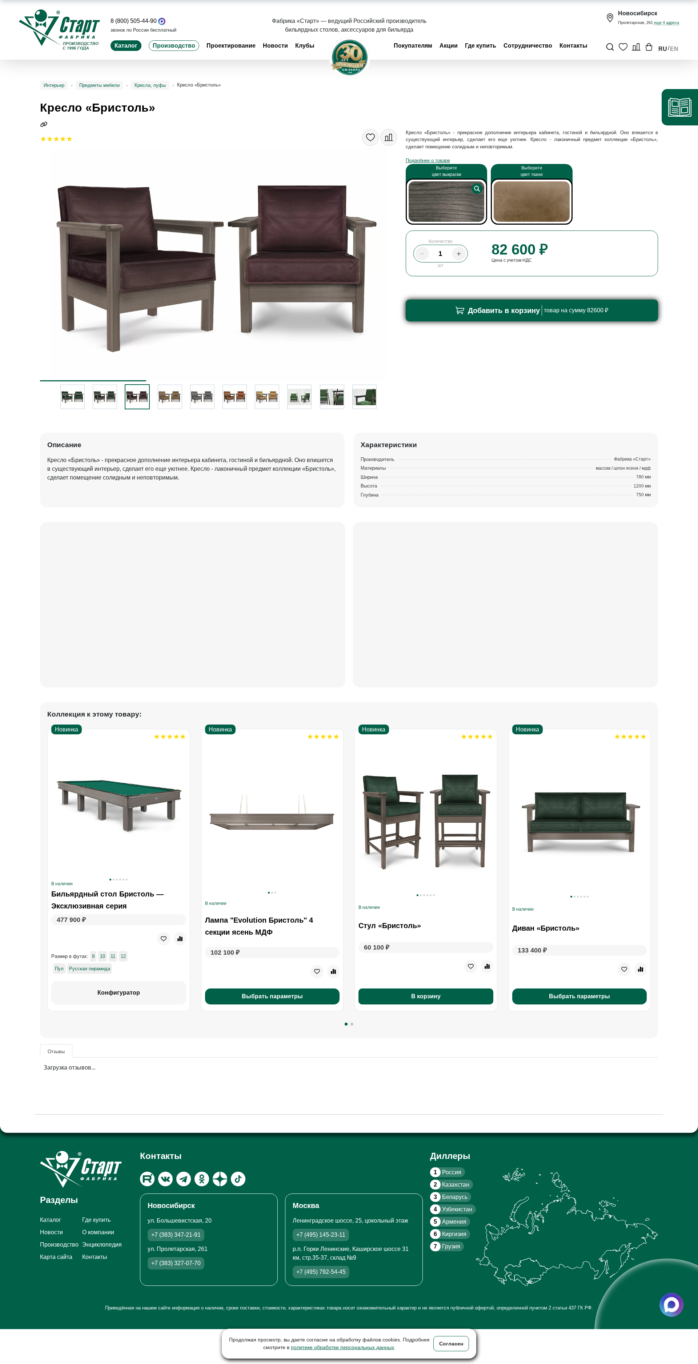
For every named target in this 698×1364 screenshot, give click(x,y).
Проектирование (231, 46)
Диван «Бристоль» (545, 928)
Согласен (451, 1344)
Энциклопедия (102, 1244)
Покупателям (413, 46)
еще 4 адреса (666, 22)
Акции (449, 46)
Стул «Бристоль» (389, 926)
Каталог (126, 46)
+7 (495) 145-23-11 (320, 1235)
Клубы (304, 46)
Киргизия (450, 1234)
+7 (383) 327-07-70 (176, 1263)
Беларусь (451, 1197)
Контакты (573, 46)
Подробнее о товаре (428, 160)
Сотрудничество (528, 46)
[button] (346, 1024)
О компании (98, 1232)
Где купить (480, 46)
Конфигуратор (118, 993)
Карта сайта (56, 1257)
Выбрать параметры (272, 996)
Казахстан (451, 1185)
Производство (174, 46)
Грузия (447, 1246)
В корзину (426, 996)
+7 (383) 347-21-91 (176, 1235)
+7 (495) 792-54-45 (321, 1272)
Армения (450, 1222)
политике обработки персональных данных (342, 1347)
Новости (275, 46)
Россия (447, 1172)
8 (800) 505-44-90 (134, 21)
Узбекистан (453, 1209)
